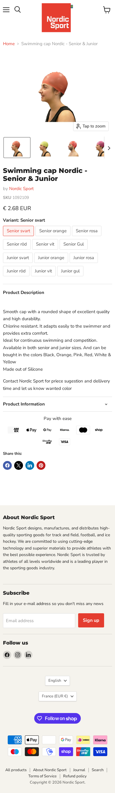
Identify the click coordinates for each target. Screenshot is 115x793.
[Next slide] (109, 147)
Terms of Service (42, 776)
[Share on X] (18, 465)
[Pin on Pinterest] (41, 465)
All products (16, 770)
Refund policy (75, 776)
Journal (79, 770)
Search (98, 770)
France (55, 696)
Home (9, 43)
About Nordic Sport (50, 770)
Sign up (91, 620)
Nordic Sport (21, 189)
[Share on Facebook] (7, 465)
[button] (17, 148)
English (54, 680)
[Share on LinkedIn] (29, 465)
